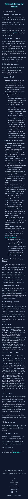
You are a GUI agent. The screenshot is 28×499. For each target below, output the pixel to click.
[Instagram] (16, 492)
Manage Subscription (14, 487)
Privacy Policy (14, 480)
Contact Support (14, 489)
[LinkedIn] (12, 492)
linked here (15, 32)
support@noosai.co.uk (10, 237)
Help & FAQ (14, 484)
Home (14, 478)
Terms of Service (14, 482)
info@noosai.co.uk (17, 452)
